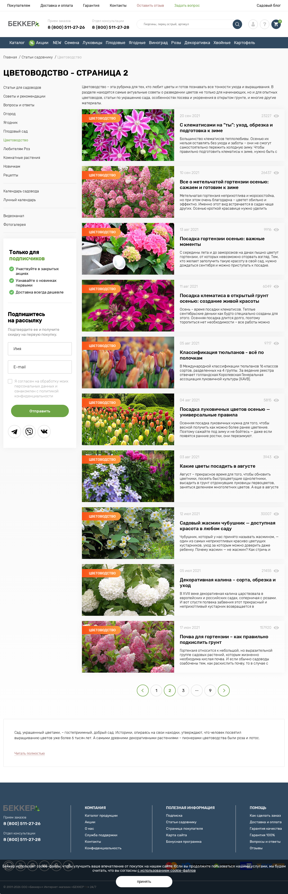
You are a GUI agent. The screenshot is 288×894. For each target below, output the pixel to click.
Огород (9, 114)
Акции (42, 42)
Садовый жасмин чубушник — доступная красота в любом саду (227, 525)
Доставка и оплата (56, 5)
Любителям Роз (16, 149)
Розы (176, 42)
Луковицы (92, 42)
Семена (72, 42)
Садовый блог (269, 5)
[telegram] (14, 431)
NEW (57, 42)
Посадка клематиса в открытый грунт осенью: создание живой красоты (224, 298)
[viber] (29, 431)
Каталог (17, 42)
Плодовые (115, 42)
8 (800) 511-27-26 (66, 27)
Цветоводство (15, 140)
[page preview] (143, 690)
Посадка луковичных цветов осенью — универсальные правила (225, 412)
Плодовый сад (15, 131)
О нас (89, 828)
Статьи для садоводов (22, 87)
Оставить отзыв (150, 5)
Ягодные (137, 42)
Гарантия (91, 5)
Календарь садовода (21, 191)
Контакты (118, 5)
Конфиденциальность (103, 848)
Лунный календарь (19, 200)
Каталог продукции (101, 815)
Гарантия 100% (262, 835)
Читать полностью (29, 753)
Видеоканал (13, 216)
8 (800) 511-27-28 (110, 27)
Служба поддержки (101, 835)
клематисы (230, 151)
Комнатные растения (21, 158)
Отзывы (256, 848)
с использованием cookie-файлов (166, 870)
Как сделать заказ (265, 815)
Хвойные (222, 42)
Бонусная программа (184, 841)
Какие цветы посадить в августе (217, 466)
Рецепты (10, 175)
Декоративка (197, 42)
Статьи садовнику (181, 822)
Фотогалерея (14, 224)
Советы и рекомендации (24, 96)
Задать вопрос (187, 5)
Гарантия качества (266, 828)
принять (144, 881)
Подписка (174, 815)
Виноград (158, 42)
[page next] (224, 690)
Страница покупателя (184, 828)
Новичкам (11, 166)
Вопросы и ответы (18, 105)
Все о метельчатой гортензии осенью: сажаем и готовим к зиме (224, 184)
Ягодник (10, 122)
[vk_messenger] (44, 431)
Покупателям (18, 5)
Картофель (244, 42)
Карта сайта (176, 835)
